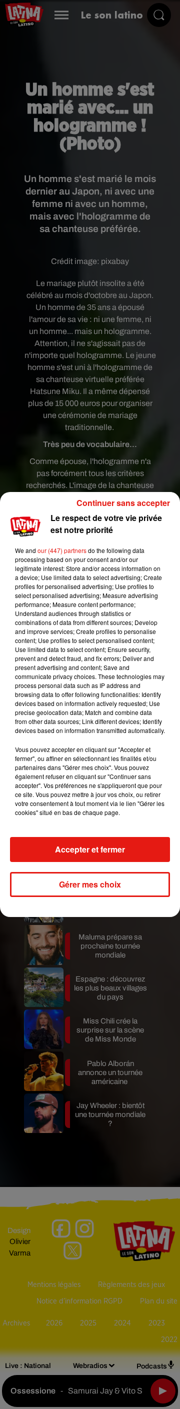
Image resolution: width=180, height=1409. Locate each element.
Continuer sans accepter (123, 502)
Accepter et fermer (90, 849)
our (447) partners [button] (62, 550)
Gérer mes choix (90, 884)
